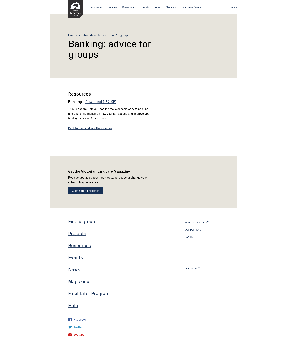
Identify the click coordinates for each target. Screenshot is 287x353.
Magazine (171, 6)
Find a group (95, 6)
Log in (234, 6)
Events (145, 6)
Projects (112, 6)
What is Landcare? (197, 222)
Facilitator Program (192, 6)
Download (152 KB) (100, 101)
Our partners (193, 229)
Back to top (191, 267)
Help (73, 305)
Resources (128, 6)
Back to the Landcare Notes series (90, 128)
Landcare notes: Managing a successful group (98, 35)
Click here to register (85, 190)
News (157, 6)
